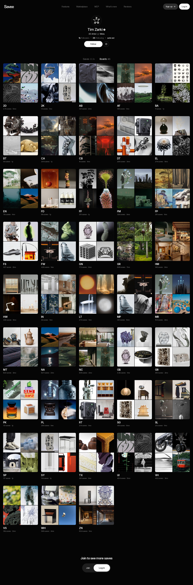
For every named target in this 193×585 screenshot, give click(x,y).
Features (65, 6)
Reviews (128, 6)
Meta (102, 34)
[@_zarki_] (106, 44)
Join (88, 568)
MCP (96, 6)
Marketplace (81, 6)
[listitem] (21, 89)
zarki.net (110, 38)
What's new (111, 6)
